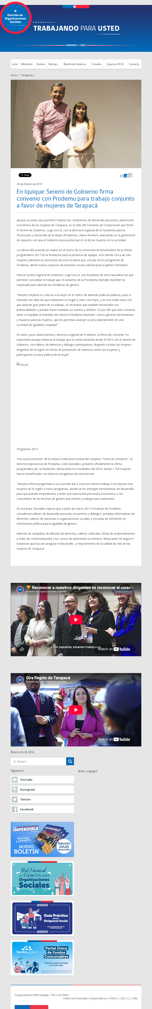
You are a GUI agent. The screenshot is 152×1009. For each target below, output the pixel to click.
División (40, 64)
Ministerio (26, 64)
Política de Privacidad (75, 998)
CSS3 (122, 998)
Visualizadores (98, 998)
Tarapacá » (27, 75)
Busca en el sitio (22, 752)
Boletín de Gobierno (75, 64)
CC (128, 998)
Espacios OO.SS (115, 64)
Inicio (15, 64)
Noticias (53, 64)
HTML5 (113, 998)
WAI (135, 998)
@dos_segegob (88, 771)
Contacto (134, 64)
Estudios (97, 64)
